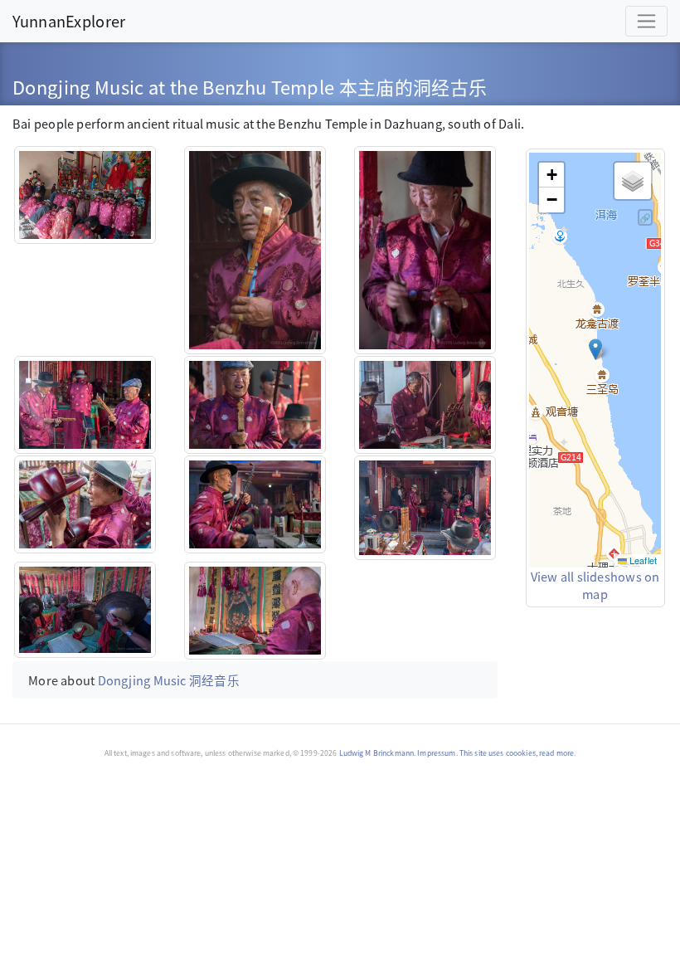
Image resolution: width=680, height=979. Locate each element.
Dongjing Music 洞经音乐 (169, 680)
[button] (595, 349)
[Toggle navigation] (646, 21)
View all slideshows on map (595, 585)
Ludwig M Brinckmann (377, 753)
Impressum (436, 753)
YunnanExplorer (69, 21)
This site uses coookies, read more (516, 753)
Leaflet (642, 560)
